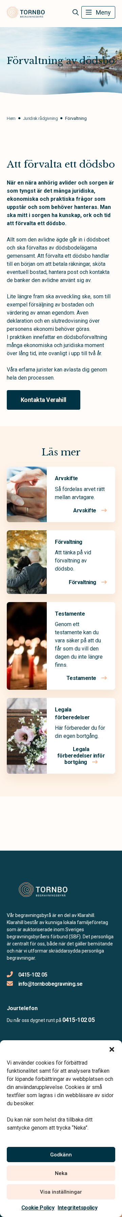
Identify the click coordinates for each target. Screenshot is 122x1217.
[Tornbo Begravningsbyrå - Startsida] (43, 890)
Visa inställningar (61, 1192)
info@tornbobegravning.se (50, 984)
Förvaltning (68, 542)
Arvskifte (66, 478)
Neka (61, 1173)
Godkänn (61, 1155)
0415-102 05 (32, 975)
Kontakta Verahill (43, 399)
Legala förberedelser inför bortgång (81, 755)
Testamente (70, 614)
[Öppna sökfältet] (75, 12)
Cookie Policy (38, 1207)
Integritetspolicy (77, 1207)
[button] (111, 1048)
